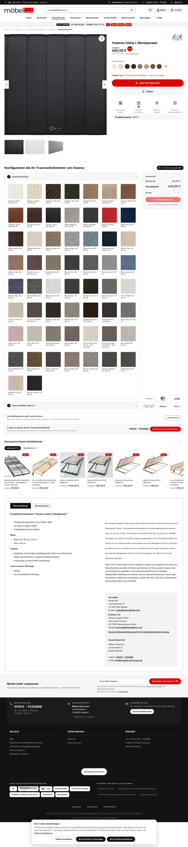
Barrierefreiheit (110, 807)
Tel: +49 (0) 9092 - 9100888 (138, 739)
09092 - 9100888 (159, 2)
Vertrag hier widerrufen (94, 772)
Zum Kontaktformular (142, 712)
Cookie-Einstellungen (108, 818)
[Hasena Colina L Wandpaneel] (55, 84)
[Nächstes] (104, 84)
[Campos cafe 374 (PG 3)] (127, 66)
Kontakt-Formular (133, 746)
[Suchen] (132, 10)
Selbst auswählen (64, 839)
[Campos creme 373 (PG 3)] (120, 66)
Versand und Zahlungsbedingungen (25, 746)
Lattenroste (12, 448)
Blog (178, 2)
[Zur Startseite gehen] (19, 10)
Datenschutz (123, 692)
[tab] (20, 506)
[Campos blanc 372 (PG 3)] (114, 66)
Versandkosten (88, 813)
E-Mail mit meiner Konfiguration (165, 429)
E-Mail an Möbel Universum (138, 742)
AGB (11, 739)
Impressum (76, 807)
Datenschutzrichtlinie (154, 686)
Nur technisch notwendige (91, 839)
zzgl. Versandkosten (132, 54)
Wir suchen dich (75, 742)
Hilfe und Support (17, 750)
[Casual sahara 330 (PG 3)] (146, 66)
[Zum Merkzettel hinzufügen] (102, 38)
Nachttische (30, 448)
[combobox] (87, 10)
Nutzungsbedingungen (105, 689)
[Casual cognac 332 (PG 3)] (159, 66)
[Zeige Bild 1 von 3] (51, 128)
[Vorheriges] (6, 84)
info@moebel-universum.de (128, 660)
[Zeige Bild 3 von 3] (59, 128)
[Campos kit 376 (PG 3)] (140, 66)
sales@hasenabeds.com (128, 610)
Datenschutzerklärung (43, 833)
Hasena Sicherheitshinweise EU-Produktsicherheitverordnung (138, 632)
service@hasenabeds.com (129, 627)
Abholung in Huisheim (19, 754)
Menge (149, 193)
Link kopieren (172, 418)
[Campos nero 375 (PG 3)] (133, 66)
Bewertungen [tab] (42, 505)
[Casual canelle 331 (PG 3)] (152, 66)
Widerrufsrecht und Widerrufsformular (26, 742)
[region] (55, 93)
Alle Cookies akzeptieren (121, 839)
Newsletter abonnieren (163, 681)
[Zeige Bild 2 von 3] (55, 128)
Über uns (71, 739)
